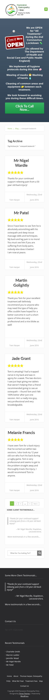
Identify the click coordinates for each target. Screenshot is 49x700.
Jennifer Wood (12, 658)
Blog (18, 128)
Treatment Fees (31, 681)
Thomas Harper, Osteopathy (31, 676)
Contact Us (24, 686)
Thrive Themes (24, 693)
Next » (36, 504)
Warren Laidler (12, 655)
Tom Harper (14, 200)
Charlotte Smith (13, 651)
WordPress (24, 696)
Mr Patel (21, 213)
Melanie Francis (21, 433)
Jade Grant (21, 359)
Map (41, 681)
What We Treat (18, 681)
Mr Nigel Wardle (13, 661)
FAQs (8, 681)
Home (11, 128)
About (15, 676)
